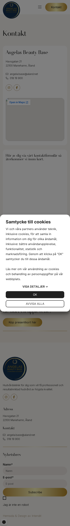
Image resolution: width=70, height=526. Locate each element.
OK (35, 294)
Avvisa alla (35, 303)
